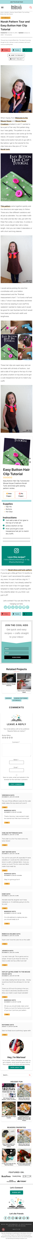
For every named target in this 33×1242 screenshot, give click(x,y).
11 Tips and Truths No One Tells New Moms (9, 1164)
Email (16, 767)
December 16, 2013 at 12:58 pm (13, 875)
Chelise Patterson (10, 833)
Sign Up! (16, 1192)
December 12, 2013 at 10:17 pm (10, 975)
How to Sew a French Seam (24, 691)
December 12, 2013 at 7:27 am (10, 834)
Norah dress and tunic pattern (20, 570)
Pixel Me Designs (20, 1226)
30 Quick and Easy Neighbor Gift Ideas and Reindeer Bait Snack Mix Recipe (24, 1118)
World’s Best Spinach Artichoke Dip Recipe (24, 1098)
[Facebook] (5, 1218)
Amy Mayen (6, 852)
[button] (29, 68)
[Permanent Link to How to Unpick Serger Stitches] (9, 682)
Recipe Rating (6, 735)
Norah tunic (5, 149)
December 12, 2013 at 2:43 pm (10, 935)
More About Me (16, 1067)
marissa (7, 810)
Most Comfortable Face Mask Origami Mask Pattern (8, 1145)
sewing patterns (20, 698)
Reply (4, 807)
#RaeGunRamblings (16, 562)
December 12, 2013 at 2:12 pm (10, 895)
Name (16, 760)
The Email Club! (16, 2)
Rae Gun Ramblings (16, 7)
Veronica (6, 795)
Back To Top (16, 1229)
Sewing (8, 698)
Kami (4, 894)
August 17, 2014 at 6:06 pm (9, 1026)
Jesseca (5, 951)
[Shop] (27, 1218)
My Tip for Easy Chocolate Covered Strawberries (24, 1164)
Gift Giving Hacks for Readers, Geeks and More (9, 1098)
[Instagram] (12, 1218)
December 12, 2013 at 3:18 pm (10, 952)
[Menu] (2, 7)
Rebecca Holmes (9, 934)
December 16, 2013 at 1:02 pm (12, 1001)
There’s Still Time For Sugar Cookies (8, 1117)
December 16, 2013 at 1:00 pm (12, 913)
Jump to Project (17, 55)
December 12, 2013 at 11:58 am (10, 853)
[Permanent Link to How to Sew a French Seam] (24, 688)
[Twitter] (20, 1218)
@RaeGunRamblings (16, 559)
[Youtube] (16, 1218)
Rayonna (5, 1025)
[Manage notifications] (3, 1229)
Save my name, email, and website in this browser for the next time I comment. (16, 778)
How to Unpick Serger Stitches (9, 684)
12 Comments (8, 35)
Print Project (17, 59)
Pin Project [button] (21, 495)
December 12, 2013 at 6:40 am (10, 796)
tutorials (6, 18)
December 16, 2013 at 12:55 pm (13, 812)
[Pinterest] (9, 1218)
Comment (16, 742)
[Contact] (23, 1218)
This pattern (5, 206)
